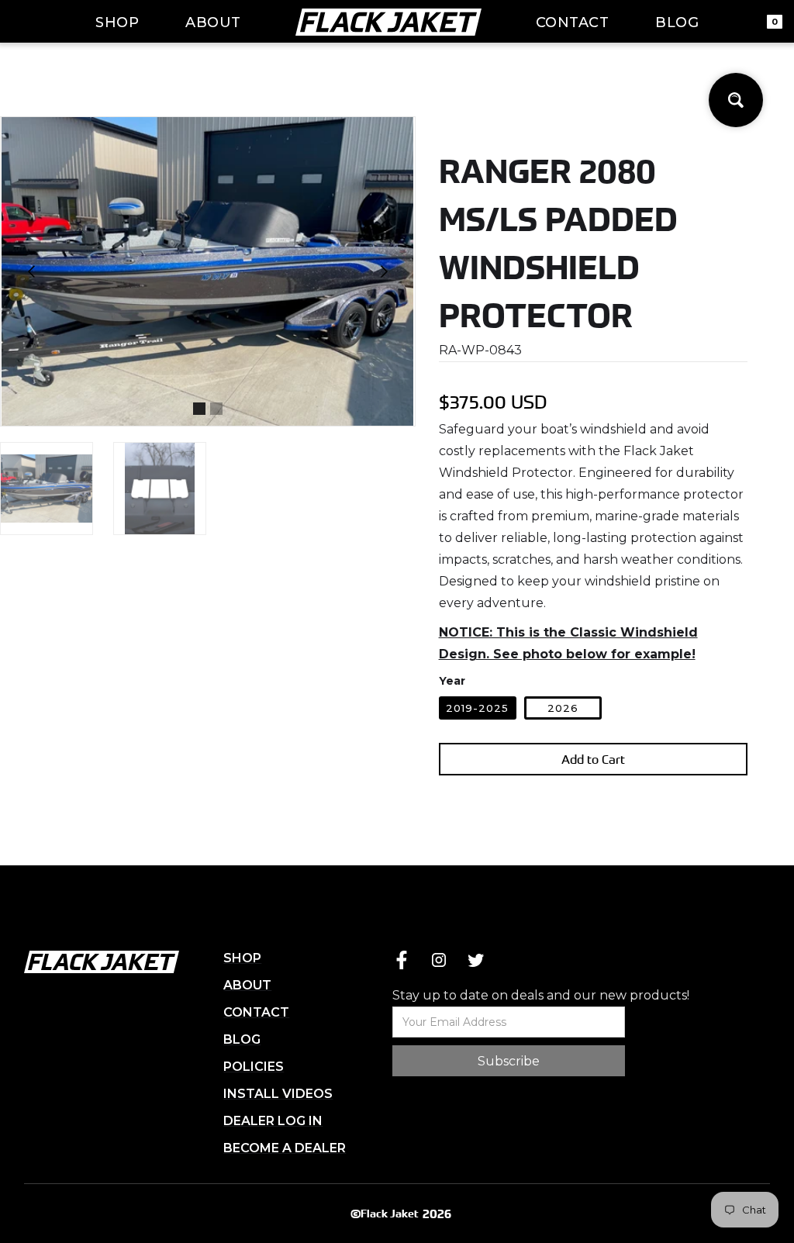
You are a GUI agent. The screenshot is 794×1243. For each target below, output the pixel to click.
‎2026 (562, 708)
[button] (32, 271)
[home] (388, 22)
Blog (677, 22)
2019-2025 (477, 708)
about (213, 22)
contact (572, 22)
